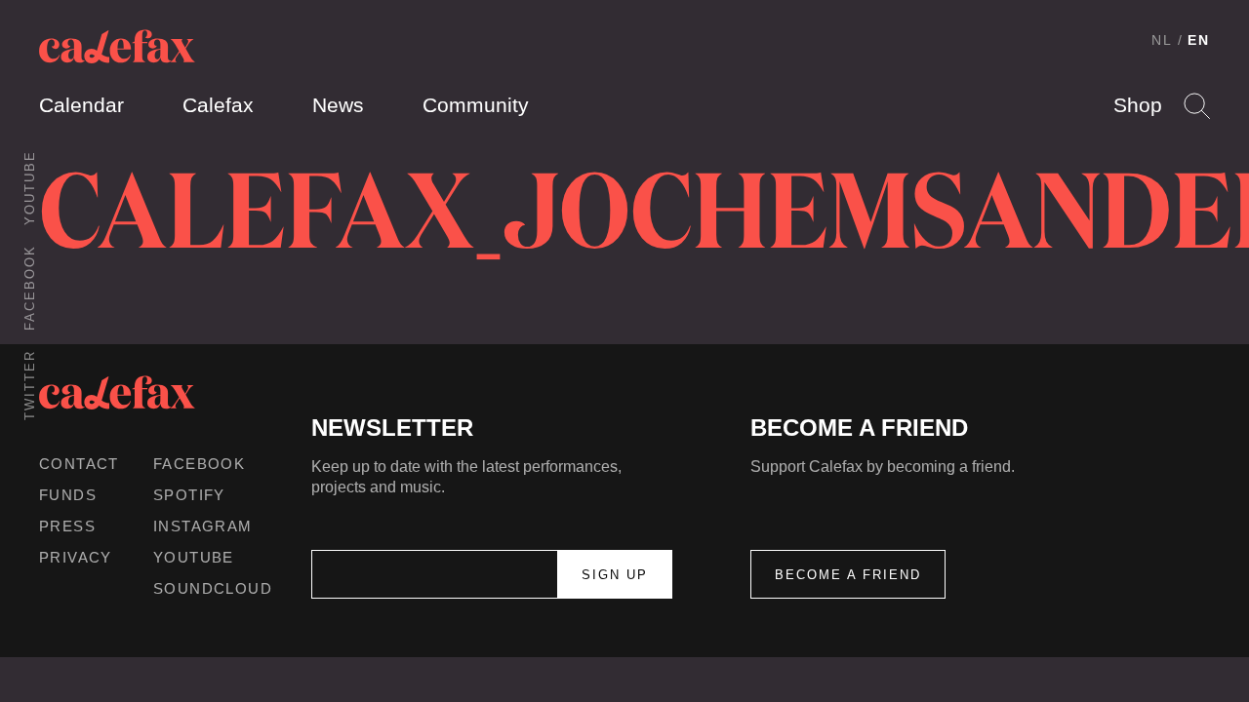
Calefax (218, 105)
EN (1199, 40)
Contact (79, 463)
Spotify (189, 495)
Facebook (29, 288)
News (338, 105)
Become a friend (848, 574)
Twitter (29, 385)
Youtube (29, 187)
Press (67, 526)
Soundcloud (212, 588)
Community (476, 105)
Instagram (203, 526)
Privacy (75, 557)
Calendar (81, 105)
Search (1197, 106)
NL (1162, 40)
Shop (1137, 105)
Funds (68, 495)
